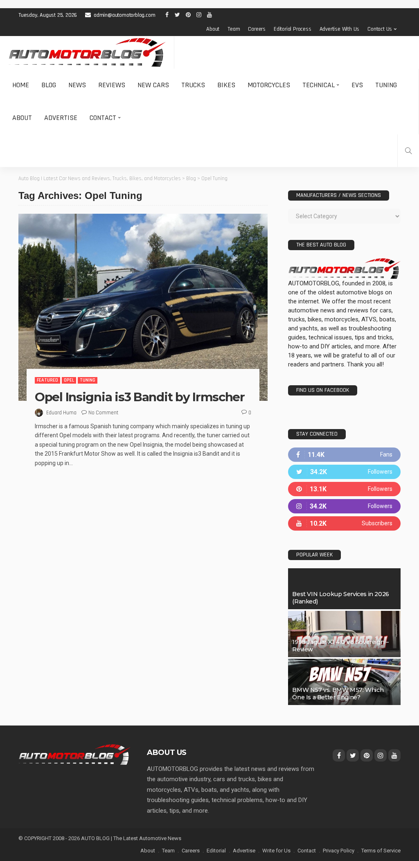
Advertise (60, 117)
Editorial (216, 850)
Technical (318, 85)
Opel (69, 380)
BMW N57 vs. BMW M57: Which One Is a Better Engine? (337, 693)
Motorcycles (269, 85)
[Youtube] (344, 523)
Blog (48, 85)
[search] (408, 150)
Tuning (386, 85)
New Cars (153, 85)
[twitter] (344, 472)
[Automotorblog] (87, 52)
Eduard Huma (61, 412)
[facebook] (344, 454)
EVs (357, 85)
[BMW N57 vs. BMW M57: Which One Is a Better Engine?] (344, 682)
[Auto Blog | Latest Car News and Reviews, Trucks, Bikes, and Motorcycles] (74, 754)
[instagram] (344, 506)
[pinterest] (344, 489)
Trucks (193, 85)
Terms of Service (381, 850)
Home (20, 85)
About (212, 29)
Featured (47, 380)
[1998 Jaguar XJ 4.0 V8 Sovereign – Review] (344, 634)
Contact (103, 117)
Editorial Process (292, 29)
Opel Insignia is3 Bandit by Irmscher (140, 397)
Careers (257, 29)
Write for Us (276, 850)
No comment (103, 412)
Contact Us (379, 29)
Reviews (111, 85)
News (77, 85)
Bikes (226, 85)
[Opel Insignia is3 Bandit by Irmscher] (143, 307)
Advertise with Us (340, 29)
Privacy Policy (338, 850)
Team (234, 29)
